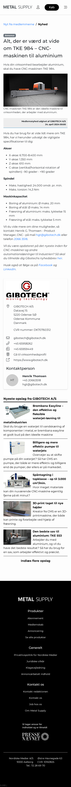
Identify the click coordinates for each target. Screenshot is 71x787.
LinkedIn (9, 269)
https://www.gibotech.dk (31, 360)
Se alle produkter (35, 637)
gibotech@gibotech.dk (30, 338)
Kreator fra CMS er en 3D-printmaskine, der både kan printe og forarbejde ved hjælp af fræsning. (35, 513)
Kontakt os (35, 697)
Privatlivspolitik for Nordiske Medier (35, 655)
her (59, 258)
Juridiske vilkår (35, 661)
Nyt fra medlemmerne (18, 24)
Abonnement (35, 618)
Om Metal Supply (35, 710)
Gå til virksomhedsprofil (30, 354)
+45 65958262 (23, 343)
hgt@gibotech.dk (48, 235)
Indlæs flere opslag (35, 560)
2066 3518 (20, 239)
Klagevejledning (35, 667)
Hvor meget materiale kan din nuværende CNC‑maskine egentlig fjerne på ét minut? (34, 485)
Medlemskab (35, 624)
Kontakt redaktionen (35, 691)
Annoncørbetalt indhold (35, 674)
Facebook (46, 265)
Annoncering (35, 631)
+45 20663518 (31, 380)
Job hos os (35, 704)
